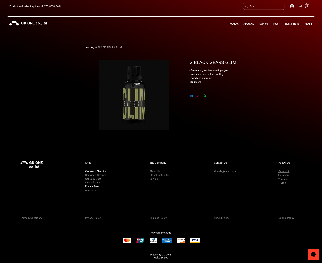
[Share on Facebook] (192, 96)
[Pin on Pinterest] (198, 96)
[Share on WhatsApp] (204, 96)
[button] (307, 5)
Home (89, 47)
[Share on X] (211, 96)
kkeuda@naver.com (225, 171)
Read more (195, 82)
